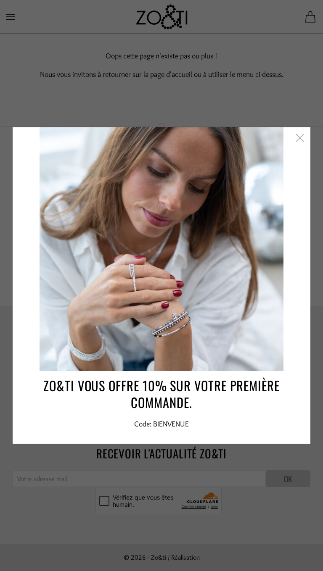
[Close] (300, 138)
